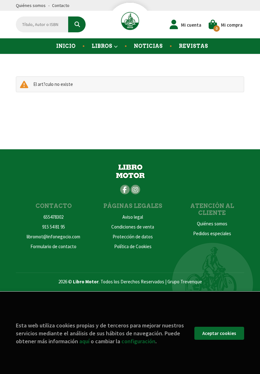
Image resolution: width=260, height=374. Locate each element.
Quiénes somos (31, 5)
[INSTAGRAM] (135, 189)
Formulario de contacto (53, 246)
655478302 (53, 217)
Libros (102, 46)
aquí (84, 341)
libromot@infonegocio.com (53, 237)
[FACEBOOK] (125, 189)
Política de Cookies (133, 246)
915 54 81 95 (53, 227)
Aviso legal (132, 217)
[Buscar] (77, 24)
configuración (138, 341)
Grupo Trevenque (184, 282)
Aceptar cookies (219, 333)
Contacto (60, 5)
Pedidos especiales (212, 233)
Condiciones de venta (132, 227)
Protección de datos (133, 237)
